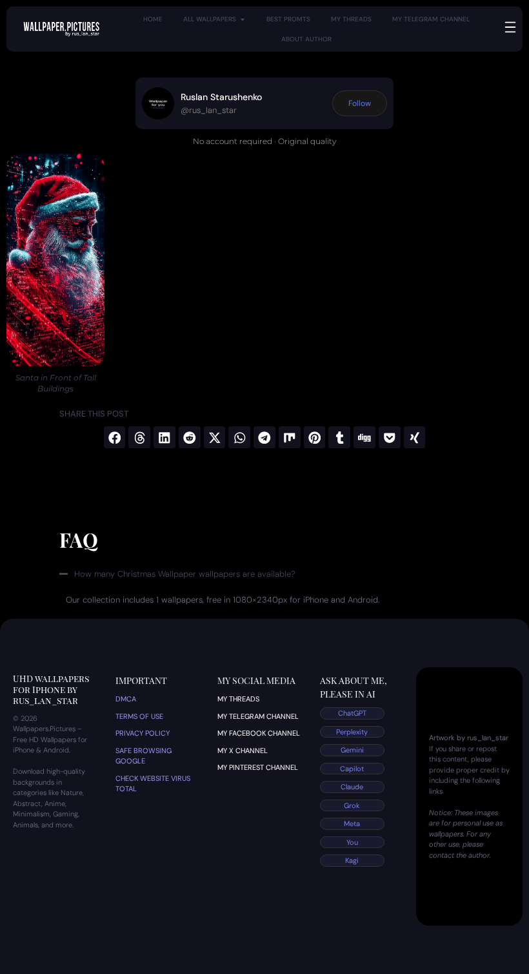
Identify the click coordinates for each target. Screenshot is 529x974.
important (141, 680)
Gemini (352, 749)
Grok (352, 805)
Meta (352, 823)
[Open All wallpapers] (242, 19)
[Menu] (510, 27)
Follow (359, 103)
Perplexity (352, 731)
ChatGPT (352, 713)
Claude (352, 786)
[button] (115, 437)
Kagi (352, 860)
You (352, 842)
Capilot (352, 768)
